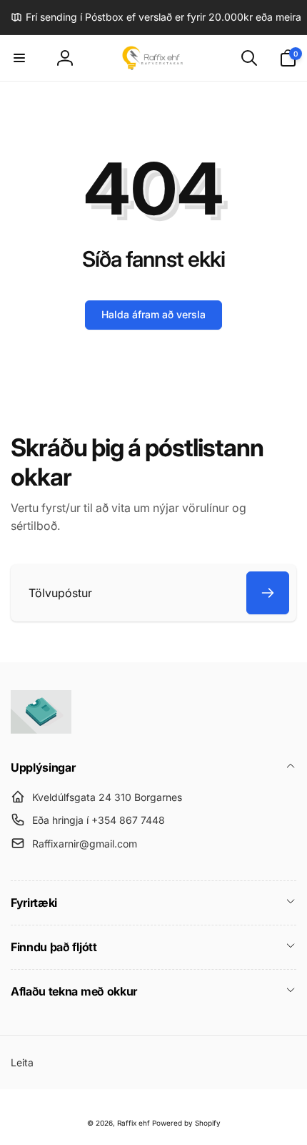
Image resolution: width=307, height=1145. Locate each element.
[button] (19, 58)
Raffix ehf (133, 1123)
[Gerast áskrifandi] (267, 592)
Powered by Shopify (186, 1123)
